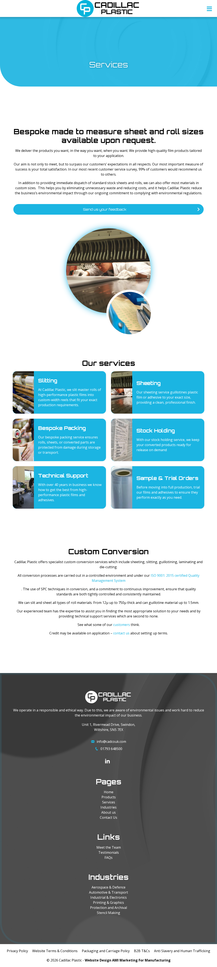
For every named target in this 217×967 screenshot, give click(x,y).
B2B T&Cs (142, 951)
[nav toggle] (209, 9)
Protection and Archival (108, 907)
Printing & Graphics (108, 902)
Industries (108, 807)
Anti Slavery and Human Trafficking (182, 951)
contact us (121, 633)
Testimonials (108, 852)
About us (108, 812)
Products (109, 797)
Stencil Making (108, 912)
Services (108, 802)
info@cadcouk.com (111, 741)
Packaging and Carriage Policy (106, 951)
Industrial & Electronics (108, 897)
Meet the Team (108, 847)
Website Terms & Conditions (55, 951)
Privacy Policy (17, 951)
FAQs (108, 857)
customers (121, 624)
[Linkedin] (107, 761)
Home (108, 792)
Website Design (98, 960)
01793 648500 (111, 748)
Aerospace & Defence (108, 887)
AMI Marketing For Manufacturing (141, 960)
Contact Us (108, 817)
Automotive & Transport (108, 892)
